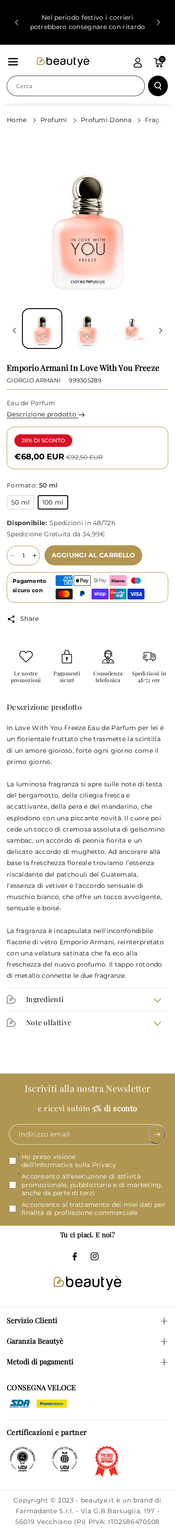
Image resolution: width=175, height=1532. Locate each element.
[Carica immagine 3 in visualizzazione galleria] (132, 328)
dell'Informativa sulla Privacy (69, 1165)
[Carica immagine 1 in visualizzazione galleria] (42, 328)
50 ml (23, 503)
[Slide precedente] (16, 22)
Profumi (54, 120)
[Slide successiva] (158, 22)
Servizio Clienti (32, 1320)
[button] (13, 62)
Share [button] (29, 619)
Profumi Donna (107, 120)
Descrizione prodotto (42, 414)
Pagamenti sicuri (66, 677)
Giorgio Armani (34, 380)
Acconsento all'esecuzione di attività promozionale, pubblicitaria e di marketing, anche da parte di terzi (92, 1185)
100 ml (55, 503)
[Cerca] (158, 86)
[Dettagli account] (138, 62)
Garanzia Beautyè (35, 1340)
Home (18, 120)
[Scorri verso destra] (160, 330)
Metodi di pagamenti (40, 1361)
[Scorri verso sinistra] (14, 330)
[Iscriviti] (157, 1134)
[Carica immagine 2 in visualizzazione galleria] (87, 328)
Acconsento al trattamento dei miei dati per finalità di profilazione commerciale (93, 1209)
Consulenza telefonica (107, 677)
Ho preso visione (69, 1161)
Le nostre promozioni (26, 677)
